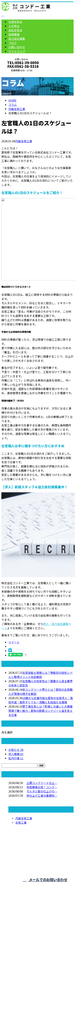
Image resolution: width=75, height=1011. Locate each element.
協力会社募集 (16, 38)
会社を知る (15, 30)
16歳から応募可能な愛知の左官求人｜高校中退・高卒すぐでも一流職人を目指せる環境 (40, 700)
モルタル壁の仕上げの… (42, 791)
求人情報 (15, 754)
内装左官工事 (16, 109)
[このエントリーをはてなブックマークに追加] (10, 651)
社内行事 (15, 758)
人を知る (14, 26)
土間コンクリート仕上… (42, 783)
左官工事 (21, 822)
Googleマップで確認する (18, 974)
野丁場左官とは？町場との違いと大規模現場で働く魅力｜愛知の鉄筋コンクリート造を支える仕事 (40, 710)
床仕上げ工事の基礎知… (42, 795)
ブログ (12, 43)
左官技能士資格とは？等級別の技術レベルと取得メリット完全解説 (40, 674)
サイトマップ (16, 51)
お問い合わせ (16, 47)
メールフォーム (13, 74)
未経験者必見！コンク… (42, 787)
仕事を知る (15, 22)
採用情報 (14, 34)
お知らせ (15, 750)
